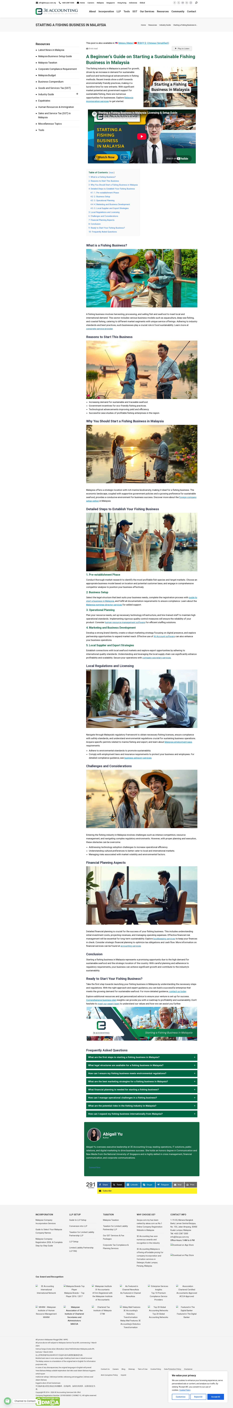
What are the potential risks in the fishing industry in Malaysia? (122, 1106)
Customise (180, 1397)
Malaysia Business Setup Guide (55, 56)
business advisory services (138, 758)
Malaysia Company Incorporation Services (46, 1222)
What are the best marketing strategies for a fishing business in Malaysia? (128, 1081)
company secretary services (156, 657)
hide (111, 173)
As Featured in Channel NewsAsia (130, 1295)
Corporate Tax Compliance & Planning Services (116, 1247)
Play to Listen (183, 48)
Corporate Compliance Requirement (57, 69)
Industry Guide (46, 94)
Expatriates (44, 100)
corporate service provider (99, 328)
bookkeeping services (164, 938)
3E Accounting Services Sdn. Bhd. (68, 1392)
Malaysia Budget (47, 75)
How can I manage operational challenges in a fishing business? (122, 1097)
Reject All (198, 1397)
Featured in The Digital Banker (186, 1315)
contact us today (177, 991)
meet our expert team (108, 1003)
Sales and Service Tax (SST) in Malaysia (54, 115)
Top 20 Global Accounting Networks (158, 1315)
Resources (43, 44)
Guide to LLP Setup (77, 1220)
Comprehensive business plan (101, 1000)
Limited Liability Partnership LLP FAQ (81, 1249)
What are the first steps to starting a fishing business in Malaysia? (124, 1057)
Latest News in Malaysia (51, 50)
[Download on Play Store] (183, 1258)
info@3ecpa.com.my (47, 3)
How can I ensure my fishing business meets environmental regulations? (127, 1073)
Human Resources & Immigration (56, 107)
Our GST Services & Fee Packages (113, 1237)
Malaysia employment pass (178, 742)
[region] (198, 1387)
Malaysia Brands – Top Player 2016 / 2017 (74, 1295)
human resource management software (125, 622)
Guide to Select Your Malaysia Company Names (49, 1231)
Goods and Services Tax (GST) (54, 88)
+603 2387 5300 (68, 3)
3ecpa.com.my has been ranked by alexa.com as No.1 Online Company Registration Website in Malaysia (149, 1225)
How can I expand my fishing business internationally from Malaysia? (125, 1114)
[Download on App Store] (183, 1247)
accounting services (131, 946)
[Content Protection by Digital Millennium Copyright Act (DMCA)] (48, 1405)
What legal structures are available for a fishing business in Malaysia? (125, 1065)
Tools (41, 130)
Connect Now (94, 1167)
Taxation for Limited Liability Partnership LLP (81, 1234)
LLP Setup (73, 1241)
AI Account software (164, 636)
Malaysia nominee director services (104, 604)
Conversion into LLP (78, 1226)
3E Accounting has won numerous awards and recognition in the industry (148, 1239)
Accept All (215, 1397)
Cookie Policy (185, 1390)
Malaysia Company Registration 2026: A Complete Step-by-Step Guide (49, 1242)
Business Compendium (51, 81)
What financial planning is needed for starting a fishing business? (123, 1089)
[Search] (196, 2)
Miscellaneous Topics (50, 123)
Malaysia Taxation (47, 62)
